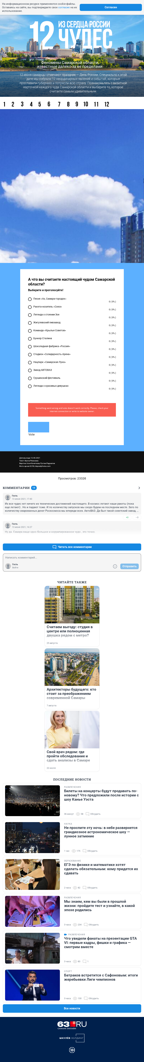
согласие (64, 7)
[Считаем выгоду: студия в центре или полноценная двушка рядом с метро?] (72, 604)
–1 (137, 538)
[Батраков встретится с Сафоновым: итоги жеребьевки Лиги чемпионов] (32, 985)
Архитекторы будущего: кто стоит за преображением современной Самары (71, 693)
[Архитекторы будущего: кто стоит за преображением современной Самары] (72, 667)
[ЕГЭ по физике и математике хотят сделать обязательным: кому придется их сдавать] (32, 874)
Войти (15, 567)
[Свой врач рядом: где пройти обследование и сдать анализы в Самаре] (72, 729)
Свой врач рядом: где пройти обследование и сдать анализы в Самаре (68, 756)
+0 (127, 517)
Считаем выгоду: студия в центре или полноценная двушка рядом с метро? (70, 631)
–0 (137, 517)
